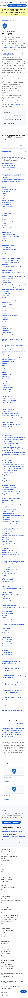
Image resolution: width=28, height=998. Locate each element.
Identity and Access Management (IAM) (12, 504)
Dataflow (4, 363)
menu (2, 2)
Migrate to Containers (8, 541)
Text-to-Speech (6, 630)
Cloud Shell (5, 306)
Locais (2, 862)
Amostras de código (5, 928)
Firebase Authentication (8, 398)
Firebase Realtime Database (9, 420)
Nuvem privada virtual (7, 643)
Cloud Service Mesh (7, 304)
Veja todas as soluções (6, 909)
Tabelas (4, 626)
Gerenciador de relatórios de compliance (13, 101)
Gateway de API (6, 191)
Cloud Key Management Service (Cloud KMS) (13, 276)
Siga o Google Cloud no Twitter (7, 968)
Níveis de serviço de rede (8, 557)
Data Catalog (5, 355)
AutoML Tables (6, 211)
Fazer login (24, 2)
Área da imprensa (5, 962)
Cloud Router (5, 295)
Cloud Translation (6, 322)
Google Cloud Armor (7, 472)
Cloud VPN (4, 326)
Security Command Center (9, 605)
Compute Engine (6, 330)
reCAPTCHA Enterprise (8, 582)
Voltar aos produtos (5, 20)
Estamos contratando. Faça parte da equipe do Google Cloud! (12, 974)
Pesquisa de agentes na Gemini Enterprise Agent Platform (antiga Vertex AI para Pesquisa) (13, 181)
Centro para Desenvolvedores (7, 960)
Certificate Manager (7, 232)
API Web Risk (5, 650)
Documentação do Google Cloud (8, 917)
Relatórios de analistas (6, 867)
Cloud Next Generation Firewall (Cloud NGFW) (14, 289)
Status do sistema (5, 941)
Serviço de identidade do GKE (10, 470)
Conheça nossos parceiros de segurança (12, 842)
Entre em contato (5, 949)
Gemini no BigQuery (7, 460)
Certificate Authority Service (9, 230)
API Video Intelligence (7, 639)
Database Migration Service (9, 361)
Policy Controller (6, 571)
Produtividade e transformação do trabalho (10, 900)
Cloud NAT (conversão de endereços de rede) (14, 285)
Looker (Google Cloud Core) (9, 523)
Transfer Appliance (7, 637)
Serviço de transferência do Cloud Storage (13, 624)
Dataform (4, 365)
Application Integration (8, 200)
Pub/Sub (4, 576)
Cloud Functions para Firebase (10, 260)
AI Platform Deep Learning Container (11, 185)
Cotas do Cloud (6, 293)
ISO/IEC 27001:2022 (8, 54)
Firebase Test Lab (6, 428)
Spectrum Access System (8, 620)
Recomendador (6, 586)
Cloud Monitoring (6, 282)
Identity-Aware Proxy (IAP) (9, 509)
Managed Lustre (6, 526)
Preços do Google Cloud (6, 877)
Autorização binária (7, 228)
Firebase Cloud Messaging (9, 400)
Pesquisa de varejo (7, 592)
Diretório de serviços (7, 611)
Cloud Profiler (5, 291)
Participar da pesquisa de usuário (8, 971)
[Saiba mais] (6, 781)
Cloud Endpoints (6, 256)
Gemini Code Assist (7, 435)
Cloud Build (5, 241)
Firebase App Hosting (7, 396)
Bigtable (4, 225)
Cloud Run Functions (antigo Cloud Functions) (13, 300)
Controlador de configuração (9, 335)
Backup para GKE (6, 215)
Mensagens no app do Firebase (10, 413)
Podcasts (3, 958)
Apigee (4, 193)
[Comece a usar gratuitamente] (11, 822)
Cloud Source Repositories (9, 308)
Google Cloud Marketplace (9, 481)
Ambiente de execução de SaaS (10, 594)
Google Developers (5, 936)
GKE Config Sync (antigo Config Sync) (11, 468)
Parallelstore (5, 565)
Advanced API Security (8, 169)
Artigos (2, 869)
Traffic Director (6, 633)
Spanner (4, 617)
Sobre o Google (4, 986)
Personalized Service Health (9, 569)
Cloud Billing (5, 238)
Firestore (4, 431)
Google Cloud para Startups (7, 939)
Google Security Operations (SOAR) (11, 494)
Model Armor (5, 548)
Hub (3, 502)
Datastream (5, 372)
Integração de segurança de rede (10, 554)
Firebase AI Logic (6, 389)
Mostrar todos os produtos (6, 881)
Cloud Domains (6, 254)
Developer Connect (7, 374)
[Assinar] (23, 991)
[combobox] (6, 995)
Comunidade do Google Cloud (7, 976)
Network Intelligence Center (9, 552)
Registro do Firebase (7, 422)
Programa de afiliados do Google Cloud (9, 915)
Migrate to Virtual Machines (9, 544)
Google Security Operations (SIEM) (11, 491)
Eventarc (4, 383)
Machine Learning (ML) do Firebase (11, 415)
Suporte (3, 926)
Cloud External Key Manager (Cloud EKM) (12, 258)
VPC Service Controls (7, 648)
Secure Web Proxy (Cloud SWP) (10, 603)
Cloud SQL (4, 311)
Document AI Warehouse (8, 379)
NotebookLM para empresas (9, 559)
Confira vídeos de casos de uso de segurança (13, 836)
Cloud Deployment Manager (9, 249)
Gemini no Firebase (7, 462)
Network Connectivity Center (9, 550)
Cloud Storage (5, 313)
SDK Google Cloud (6, 483)
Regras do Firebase (7, 426)
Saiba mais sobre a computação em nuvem (10, 923)
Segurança (3, 898)
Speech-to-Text (6, 622)
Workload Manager (7, 654)
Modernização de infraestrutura (8, 887)
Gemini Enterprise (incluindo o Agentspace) (13, 437)
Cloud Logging (5, 280)
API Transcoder (6, 635)
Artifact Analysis (6, 202)
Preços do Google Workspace (7, 879)
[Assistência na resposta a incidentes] (17, 5)
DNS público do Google (8, 489)
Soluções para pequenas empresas (8, 907)
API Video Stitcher (6, 641)
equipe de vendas (15, 104)
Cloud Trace (5, 319)
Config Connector (6, 332)
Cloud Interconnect (7, 270)
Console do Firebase (7, 402)
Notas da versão (4, 943)
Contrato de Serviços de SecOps (11, 157)
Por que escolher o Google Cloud (8, 851)
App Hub (4, 198)
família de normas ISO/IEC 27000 (11, 47)
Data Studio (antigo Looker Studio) (11, 357)
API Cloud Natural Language (9, 287)
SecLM (3, 596)
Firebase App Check (7, 392)
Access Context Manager (8, 165)
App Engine (5, 196)
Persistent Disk (6, 567)
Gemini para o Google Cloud (9, 458)
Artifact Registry (6, 204)
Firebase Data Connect (8, 407)
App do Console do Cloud (8, 245)
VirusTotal (4, 646)
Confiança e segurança (6, 854)
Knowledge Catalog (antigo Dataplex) (11, 521)
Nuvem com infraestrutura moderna (9, 856)
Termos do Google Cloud (7, 988)
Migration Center (6, 546)
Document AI (5, 376)
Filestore (4, 385)
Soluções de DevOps (5, 904)
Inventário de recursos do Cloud (10, 236)
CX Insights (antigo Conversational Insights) (13, 349)
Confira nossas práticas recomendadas (12, 831)
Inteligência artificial (5, 896)
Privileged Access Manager (9, 573)
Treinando (3, 932)
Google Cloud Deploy (7, 475)
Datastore (4, 370)
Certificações (4, 934)
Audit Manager (6, 209)
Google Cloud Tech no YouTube (7, 966)
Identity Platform (6, 507)
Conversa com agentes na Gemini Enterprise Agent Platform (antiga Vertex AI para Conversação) (13, 175)
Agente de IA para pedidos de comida (12, 433)
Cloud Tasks (5, 317)
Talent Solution (6, 628)
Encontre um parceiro (5, 951)
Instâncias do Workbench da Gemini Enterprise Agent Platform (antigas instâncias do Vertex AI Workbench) (13, 449)
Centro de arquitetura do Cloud (7, 930)
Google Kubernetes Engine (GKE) (10, 487)
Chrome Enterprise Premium (9, 234)
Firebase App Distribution (8, 394)
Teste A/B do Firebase (7, 387)
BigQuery (4, 219)
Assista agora (13, 14)
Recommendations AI (7, 584)
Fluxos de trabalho (7, 652)
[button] (14, 151)
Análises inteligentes (5, 894)
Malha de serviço (6, 615)
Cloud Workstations (7, 328)
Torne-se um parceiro (5, 953)
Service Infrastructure (8, 613)
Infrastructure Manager (8, 511)
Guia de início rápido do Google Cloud (9, 919)
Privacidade (11, 986)
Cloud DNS (4, 251)
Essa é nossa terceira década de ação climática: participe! (13, 982)
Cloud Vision (5, 324)
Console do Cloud (6, 243)
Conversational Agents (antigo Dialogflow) (13, 343)
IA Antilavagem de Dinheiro (9, 189)
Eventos (3, 955)
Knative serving (6, 519)
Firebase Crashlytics (7, 405)
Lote (3, 217)
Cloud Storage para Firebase (9, 315)
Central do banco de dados (9, 359)
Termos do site (18, 986)
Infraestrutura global (5, 860)
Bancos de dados (4, 889)
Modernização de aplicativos (7, 891)
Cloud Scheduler (6, 302)
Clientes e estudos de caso (7, 864)
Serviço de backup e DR (8, 213)
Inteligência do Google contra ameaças (12, 496)
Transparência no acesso (8, 167)
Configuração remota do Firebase (11, 424)
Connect (4, 337)
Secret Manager (6, 598)
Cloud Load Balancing (7, 278)
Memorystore (5, 539)
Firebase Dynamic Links (8, 409)
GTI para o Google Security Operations (12, 498)
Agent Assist (5, 172)
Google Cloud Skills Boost (8, 485)
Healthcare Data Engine (8, 500)
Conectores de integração (9, 513)
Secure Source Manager (8, 601)
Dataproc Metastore (7, 368)
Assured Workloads (7, 206)
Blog (2, 871)
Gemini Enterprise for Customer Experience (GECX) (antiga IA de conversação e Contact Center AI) (13, 454)
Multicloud (3, 858)
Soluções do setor (5, 902)
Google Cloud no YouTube (6, 964)
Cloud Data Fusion (6, 247)
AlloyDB (4, 187)
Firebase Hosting (6, 411)
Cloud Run (4, 298)
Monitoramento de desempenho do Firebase (13, 418)
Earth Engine (5, 381)
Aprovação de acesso (7, 163)
